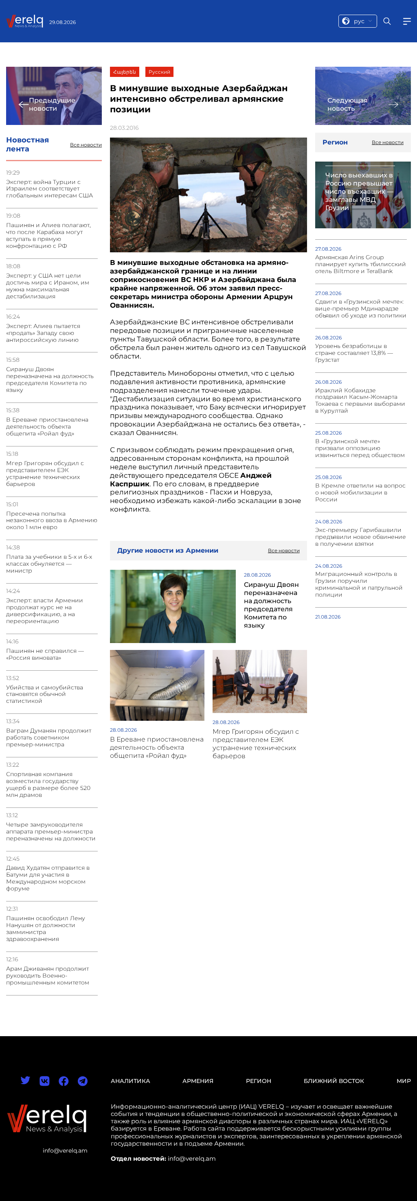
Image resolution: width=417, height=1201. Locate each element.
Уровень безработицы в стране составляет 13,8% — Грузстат (354, 353)
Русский (159, 72)
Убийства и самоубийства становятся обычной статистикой (44, 694)
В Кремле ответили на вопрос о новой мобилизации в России (360, 492)
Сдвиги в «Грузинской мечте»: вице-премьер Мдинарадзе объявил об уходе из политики (360, 308)
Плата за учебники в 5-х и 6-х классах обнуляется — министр (49, 563)
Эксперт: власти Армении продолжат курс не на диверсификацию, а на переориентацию (44, 611)
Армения (197, 1081)
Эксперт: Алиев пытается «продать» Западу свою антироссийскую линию (43, 333)
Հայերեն (124, 72)
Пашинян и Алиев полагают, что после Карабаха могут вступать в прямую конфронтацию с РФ (48, 235)
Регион (258, 1081)
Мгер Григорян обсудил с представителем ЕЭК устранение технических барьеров (45, 474)
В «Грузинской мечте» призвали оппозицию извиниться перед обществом (360, 448)
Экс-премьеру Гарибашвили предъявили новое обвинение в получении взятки (360, 537)
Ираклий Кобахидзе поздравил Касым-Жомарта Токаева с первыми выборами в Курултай (360, 401)
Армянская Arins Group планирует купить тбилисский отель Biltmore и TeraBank (360, 264)
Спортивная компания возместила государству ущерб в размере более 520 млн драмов (48, 784)
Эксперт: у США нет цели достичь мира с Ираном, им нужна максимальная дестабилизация (47, 286)
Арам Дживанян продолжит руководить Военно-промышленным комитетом (47, 975)
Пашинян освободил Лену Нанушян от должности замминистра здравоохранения (45, 929)
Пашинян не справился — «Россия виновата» (45, 654)
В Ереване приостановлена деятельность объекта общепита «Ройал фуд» (47, 426)
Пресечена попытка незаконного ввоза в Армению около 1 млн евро (51, 520)
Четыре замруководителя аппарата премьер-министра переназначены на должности (51, 831)
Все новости (86, 145)
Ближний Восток (334, 1081)
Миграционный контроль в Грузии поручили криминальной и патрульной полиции (359, 584)
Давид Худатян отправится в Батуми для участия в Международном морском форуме (48, 878)
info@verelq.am (65, 1150)
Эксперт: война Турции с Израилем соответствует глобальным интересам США (49, 189)
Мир (404, 1081)
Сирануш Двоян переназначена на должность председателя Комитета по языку (50, 380)
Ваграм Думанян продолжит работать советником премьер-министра (48, 737)
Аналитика (130, 1081)
